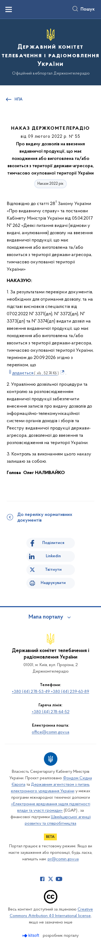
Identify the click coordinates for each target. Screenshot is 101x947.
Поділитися (53, 543)
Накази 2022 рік (50, 184)
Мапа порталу (46, 617)
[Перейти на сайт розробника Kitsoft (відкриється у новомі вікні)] (31, 935)
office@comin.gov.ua (50, 732)
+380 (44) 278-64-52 (50, 712)
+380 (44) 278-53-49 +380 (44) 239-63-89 (50, 692)
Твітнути (53, 569)
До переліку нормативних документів (44, 517)
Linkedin (53, 556)
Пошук (88, 9)
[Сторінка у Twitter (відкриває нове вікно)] (50, 879)
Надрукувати (53, 583)
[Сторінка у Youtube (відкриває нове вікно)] (59, 879)
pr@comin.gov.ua (63, 859)
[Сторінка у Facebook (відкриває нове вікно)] (42, 879)
